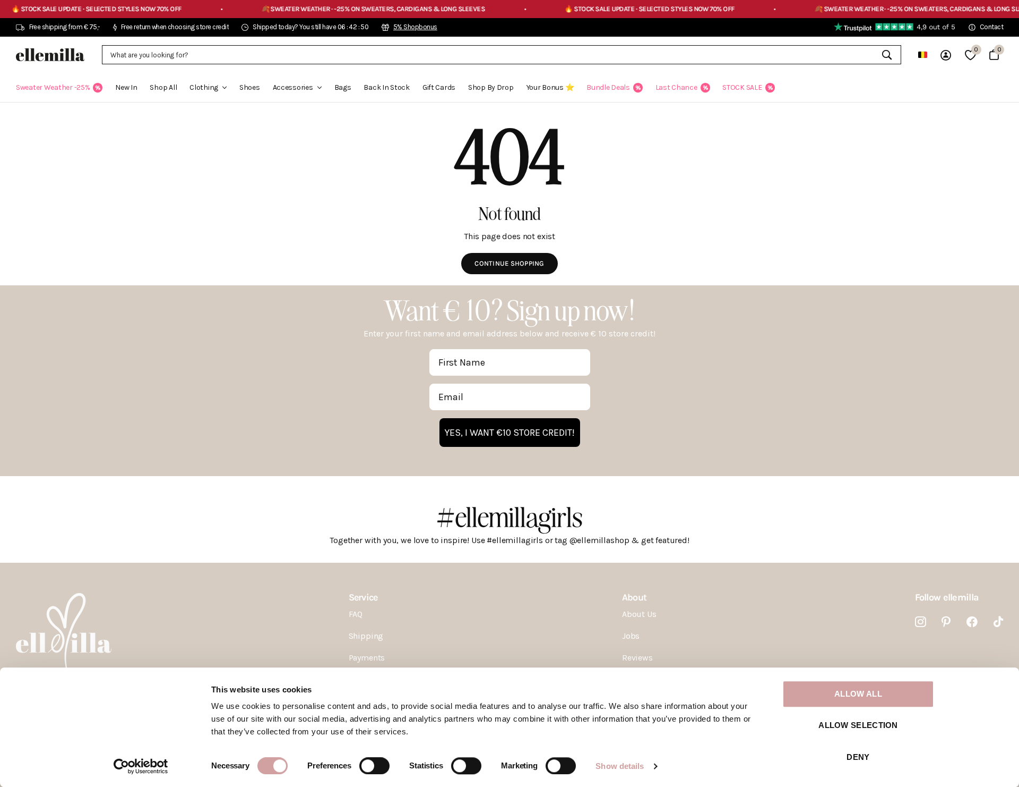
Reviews (637, 658)
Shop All (163, 87)
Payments (367, 658)
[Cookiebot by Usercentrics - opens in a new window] (140, 766)
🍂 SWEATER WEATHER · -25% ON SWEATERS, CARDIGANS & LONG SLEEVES (344, 9)
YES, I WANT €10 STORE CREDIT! (510, 432)
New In (126, 87)
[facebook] (972, 622)
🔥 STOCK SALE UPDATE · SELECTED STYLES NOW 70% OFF (621, 9)
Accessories (293, 87)
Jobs (631, 636)
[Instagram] (920, 622)
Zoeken (886, 54)
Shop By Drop (491, 87)
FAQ (356, 614)
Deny (858, 756)
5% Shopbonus (415, 27)
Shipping (366, 636)
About (634, 597)
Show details (619, 766)
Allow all (858, 693)
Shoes (249, 87)
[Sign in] (946, 55)
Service (363, 597)
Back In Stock (386, 87)
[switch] (374, 765)
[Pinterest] (946, 622)
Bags (342, 87)
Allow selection (858, 725)
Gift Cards (438, 87)
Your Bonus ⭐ (550, 87)
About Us (639, 614)
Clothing (203, 87)
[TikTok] (998, 622)
